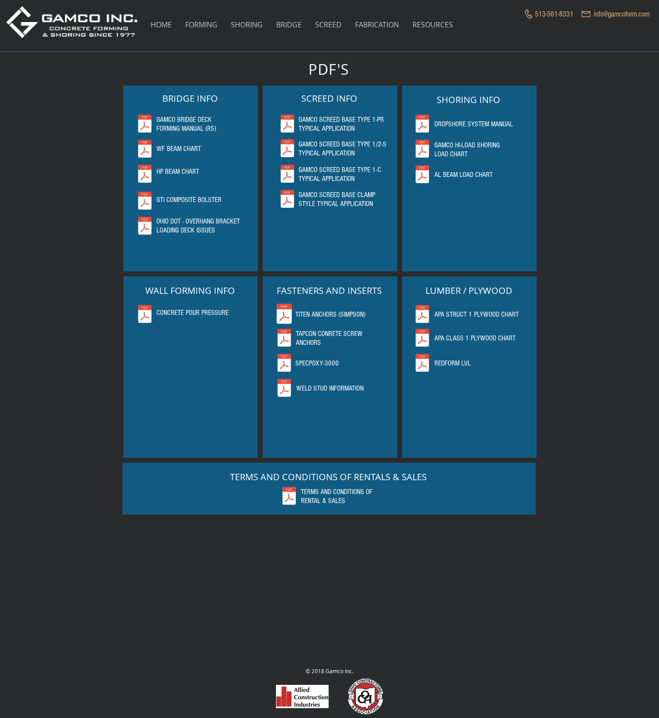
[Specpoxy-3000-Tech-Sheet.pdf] (284, 363)
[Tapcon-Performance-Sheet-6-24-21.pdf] (284, 338)
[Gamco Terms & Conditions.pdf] (289, 496)
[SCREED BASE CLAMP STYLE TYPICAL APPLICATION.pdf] (287, 199)
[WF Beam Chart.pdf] (145, 149)
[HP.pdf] (145, 174)
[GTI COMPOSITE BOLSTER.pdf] (145, 201)
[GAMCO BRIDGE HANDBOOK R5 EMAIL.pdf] (145, 124)
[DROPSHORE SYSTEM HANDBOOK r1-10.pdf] (422, 124)
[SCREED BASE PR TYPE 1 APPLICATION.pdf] (287, 124)
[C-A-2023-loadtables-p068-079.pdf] (284, 315)
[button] (201, 25)
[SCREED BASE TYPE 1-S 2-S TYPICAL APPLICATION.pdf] (287, 149)
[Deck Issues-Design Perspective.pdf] (145, 226)
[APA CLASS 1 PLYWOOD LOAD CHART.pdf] (422, 338)
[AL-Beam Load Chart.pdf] (422, 175)
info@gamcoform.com (622, 14)
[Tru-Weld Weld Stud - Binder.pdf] (284, 388)
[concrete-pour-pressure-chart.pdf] (145, 314)
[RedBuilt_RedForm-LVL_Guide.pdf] (422, 363)
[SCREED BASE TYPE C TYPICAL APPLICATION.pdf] (287, 174)
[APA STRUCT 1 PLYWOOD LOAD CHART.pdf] (422, 314)
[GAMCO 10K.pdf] (422, 149)
